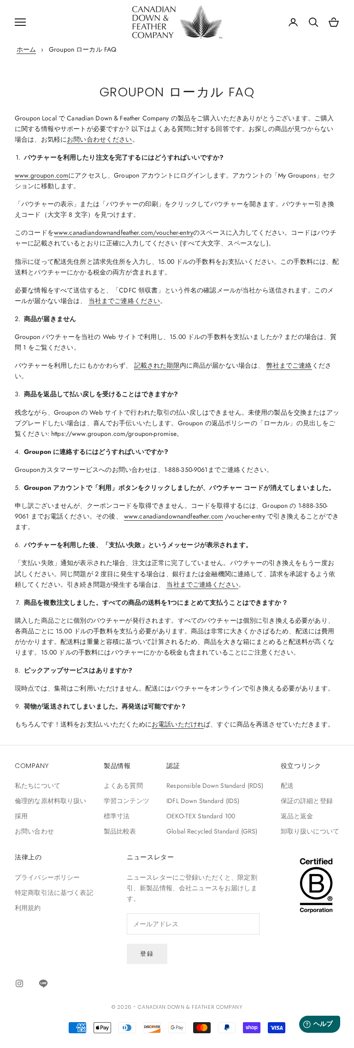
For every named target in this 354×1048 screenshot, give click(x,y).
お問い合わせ (34, 831)
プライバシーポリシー (47, 877)
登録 (147, 953)
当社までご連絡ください (124, 300)
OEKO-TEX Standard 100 (200, 816)
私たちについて (37, 785)
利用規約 (28, 907)
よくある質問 (123, 785)
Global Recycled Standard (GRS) (211, 831)
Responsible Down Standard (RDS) (214, 785)
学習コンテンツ (126, 800)
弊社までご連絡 (289, 365)
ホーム (26, 49)
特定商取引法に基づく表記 (54, 892)
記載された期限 (157, 365)
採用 (21, 816)
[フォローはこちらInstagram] (19, 983)
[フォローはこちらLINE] (43, 983)
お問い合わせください (99, 139)
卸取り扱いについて (310, 831)
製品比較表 (120, 831)
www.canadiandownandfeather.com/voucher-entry (123, 232)
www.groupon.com (41, 175)
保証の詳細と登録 (307, 800)
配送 (287, 785)
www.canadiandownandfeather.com (173, 516)
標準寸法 (117, 816)
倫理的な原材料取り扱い (51, 800)
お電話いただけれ (178, 724)
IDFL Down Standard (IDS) (202, 800)
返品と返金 (297, 816)
